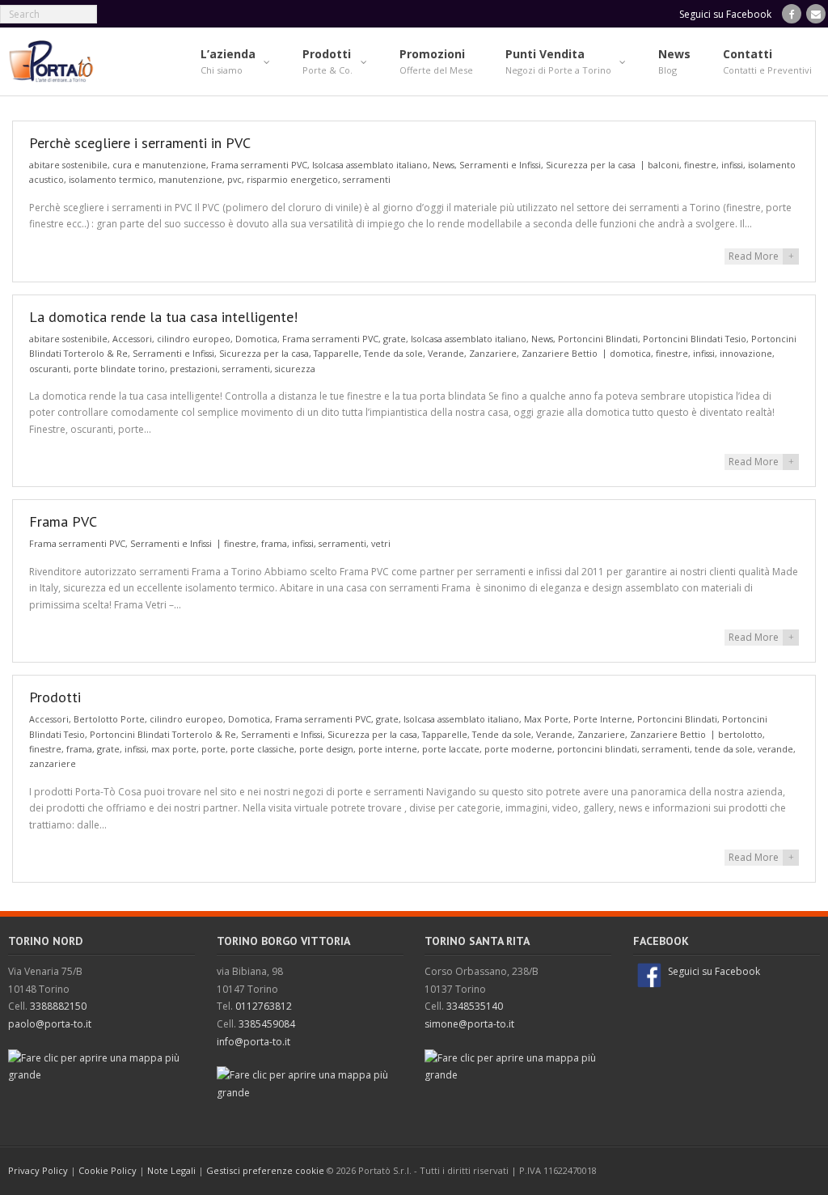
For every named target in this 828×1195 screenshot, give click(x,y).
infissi (732, 165)
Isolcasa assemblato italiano (370, 165)
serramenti (367, 179)
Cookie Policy (107, 1170)
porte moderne (518, 749)
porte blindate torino (119, 368)
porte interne (387, 749)
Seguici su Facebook (712, 971)
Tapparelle (336, 353)
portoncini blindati (597, 749)
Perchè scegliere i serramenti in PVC (140, 142)
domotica (630, 353)
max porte (173, 749)
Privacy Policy (38, 1170)
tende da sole (724, 749)
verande (775, 749)
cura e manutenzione (159, 165)
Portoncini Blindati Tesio (694, 339)
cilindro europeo (193, 339)
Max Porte (546, 719)
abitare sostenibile (68, 165)
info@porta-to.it (253, 1042)
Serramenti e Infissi (500, 165)
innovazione (746, 353)
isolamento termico (111, 179)
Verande (446, 353)
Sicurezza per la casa (591, 165)
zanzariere (52, 763)
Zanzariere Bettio (560, 353)
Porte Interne (602, 719)
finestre (700, 165)
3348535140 (474, 1006)
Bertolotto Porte (109, 719)
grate (394, 339)
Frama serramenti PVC (259, 165)
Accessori (132, 339)
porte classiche (262, 749)
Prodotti (55, 697)
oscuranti (49, 368)
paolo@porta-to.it (49, 1024)
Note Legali (171, 1170)
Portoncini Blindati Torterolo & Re (163, 734)
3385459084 (267, 1024)
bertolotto (740, 734)
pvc (234, 179)
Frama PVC (63, 521)
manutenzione (190, 179)
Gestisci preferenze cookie (265, 1170)
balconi (663, 165)
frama (274, 543)
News (443, 165)
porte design (326, 749)
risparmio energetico (292, 179)
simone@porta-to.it (469, 1024)
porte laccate (450, 749)
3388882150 (58, 1006)
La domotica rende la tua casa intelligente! (163, 316)
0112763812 (263, 1006)
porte (213, 749)
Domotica (256, 339)
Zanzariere (493, 353)
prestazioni (194, 368)
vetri (381, 543)
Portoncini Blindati (598, 339)
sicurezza (295, 368)
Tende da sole (393, 353)
